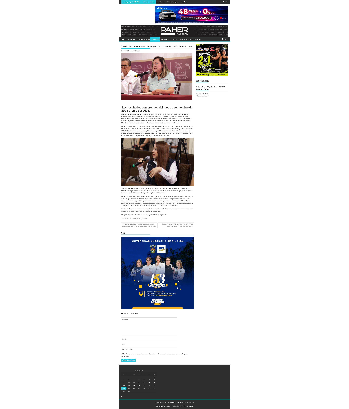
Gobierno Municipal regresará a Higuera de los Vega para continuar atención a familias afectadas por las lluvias (139, 225)
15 (154, 382)
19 (139, 385)
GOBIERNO (145, 218)
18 (134, 385)
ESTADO (139, 218)
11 (134, 382)
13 (144, 382)
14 (149, 382)
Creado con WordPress (163, 406)
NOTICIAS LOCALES (143, 39)
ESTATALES (155, 39)
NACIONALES (165, 39)
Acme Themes (189, 406)
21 (149, 385)
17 (129, 385)
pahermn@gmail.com (202, 96)
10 (129, 382)
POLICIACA (130, 39)
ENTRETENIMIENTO (185, 39)
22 (154, 385)
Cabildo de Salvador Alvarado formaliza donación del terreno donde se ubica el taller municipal (177, 225)
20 (144, 385)
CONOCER (134, 218)
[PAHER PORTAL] (123, 39)
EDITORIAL (197, 39)
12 (139, 382)
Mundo (174, 39)
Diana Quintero (136, 51)
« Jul (122, 396)
